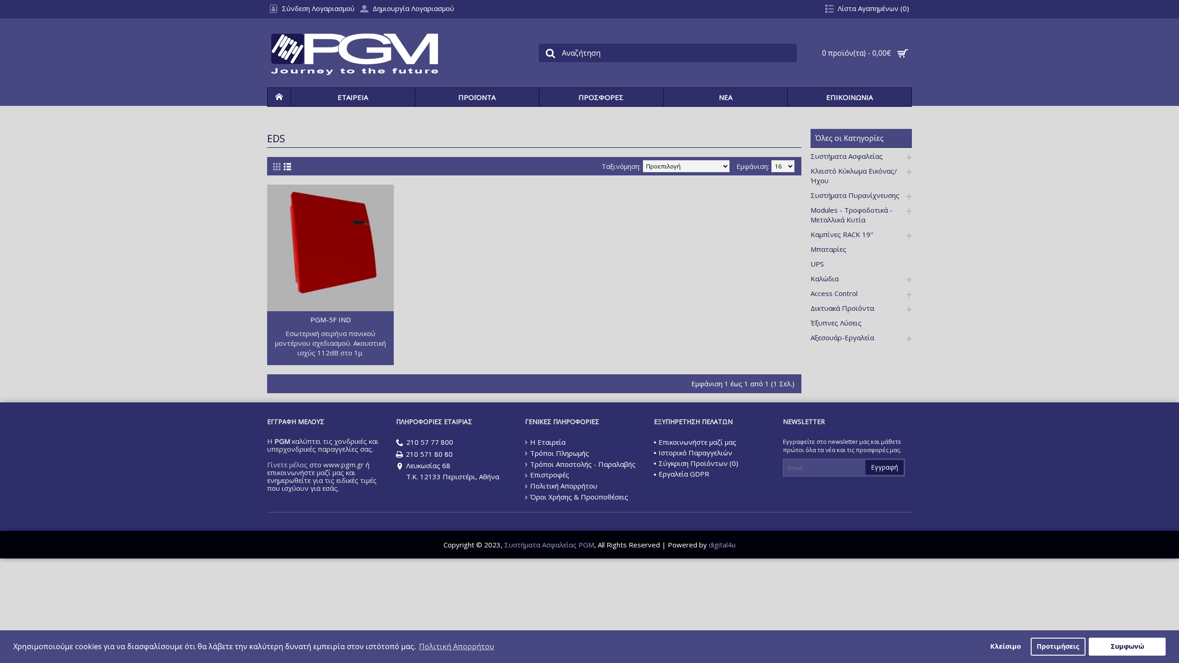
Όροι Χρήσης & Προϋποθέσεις (579, 496)
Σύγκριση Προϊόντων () (698, 463)
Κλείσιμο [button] (1005, 646)
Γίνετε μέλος (287, 464)
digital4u (722, 544)
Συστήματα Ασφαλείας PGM (549, 544)
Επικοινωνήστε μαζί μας (697, 442)
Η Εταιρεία (548, 442)
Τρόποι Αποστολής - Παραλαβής (583, 464)
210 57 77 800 (429, 442)
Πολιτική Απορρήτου (563, 485)
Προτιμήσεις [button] (1058, 646)
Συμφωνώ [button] (1127, 646)
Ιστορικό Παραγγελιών (695, 452)
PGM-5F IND (330, 319)
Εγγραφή (884, 467)
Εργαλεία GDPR (684, 473)
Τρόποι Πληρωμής (559, 453)
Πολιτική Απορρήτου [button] (456, 646)
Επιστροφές (549, 474)
